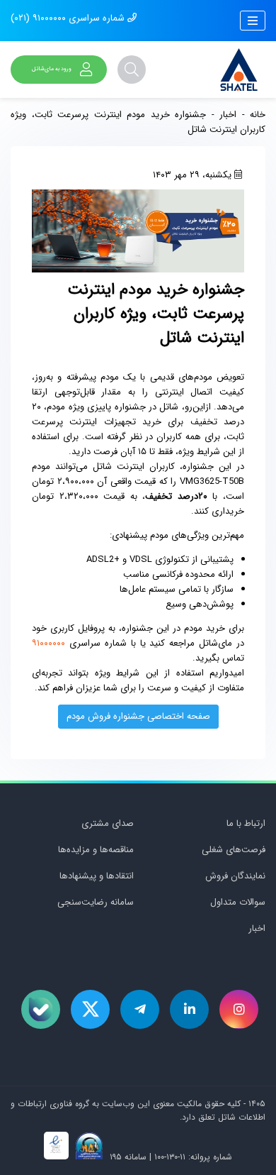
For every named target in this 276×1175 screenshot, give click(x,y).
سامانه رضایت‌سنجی (95, 902)
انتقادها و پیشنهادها (96, 875)
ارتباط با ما (245, 823)
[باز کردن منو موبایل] (252, 21)
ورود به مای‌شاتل (51, 69)
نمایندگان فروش (235, 875)
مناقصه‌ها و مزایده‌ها (96, 849)
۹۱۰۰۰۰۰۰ (48, 643)
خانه (257, 114)
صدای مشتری (107, 823)
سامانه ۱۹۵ (126, 1157)
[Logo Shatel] (238, 69)
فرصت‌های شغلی (233, 849)
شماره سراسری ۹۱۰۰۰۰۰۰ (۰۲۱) (69, 18)
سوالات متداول (237, 902)
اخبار (227, 114)
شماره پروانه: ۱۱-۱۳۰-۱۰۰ (193, 1157)
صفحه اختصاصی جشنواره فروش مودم (138, 716)
